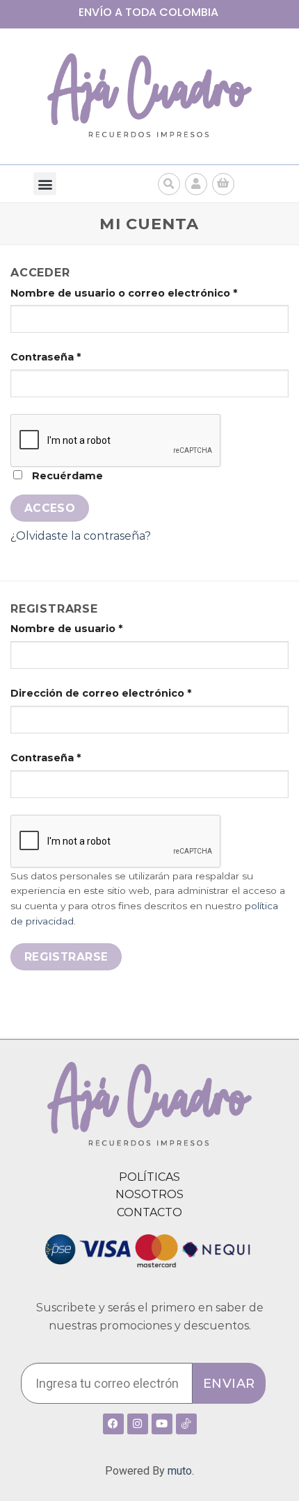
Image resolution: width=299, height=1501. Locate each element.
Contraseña (45, 357)
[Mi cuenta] (196, 184)
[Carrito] (223, 184)
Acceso (50, 508)
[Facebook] (113, 1423)
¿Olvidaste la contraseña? (80, 535)
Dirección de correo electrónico (100, 693)
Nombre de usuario (66, 628)
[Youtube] (162, 1423)
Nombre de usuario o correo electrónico (123, 293)
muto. (181, 1470)
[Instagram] (137, 1423)
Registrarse (66, 956)
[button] (44, 183)
